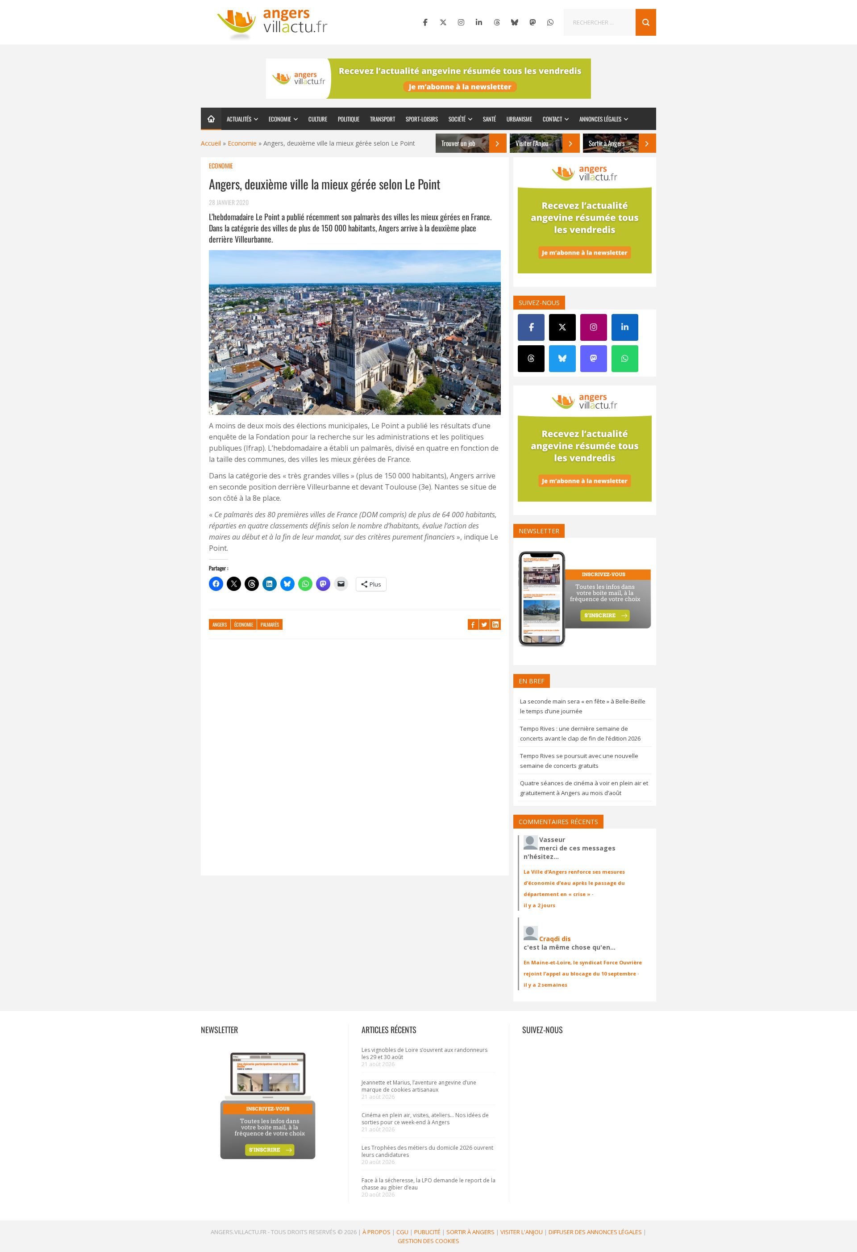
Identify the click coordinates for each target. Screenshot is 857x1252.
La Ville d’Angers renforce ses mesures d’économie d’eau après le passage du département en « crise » (574, 882)
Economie (280, 118)
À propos (376, 1232)
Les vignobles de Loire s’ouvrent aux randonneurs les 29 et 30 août (424, 1053)
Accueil (211, 143)
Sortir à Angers (470, 1232)
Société (457, 118)
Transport (382, 118)
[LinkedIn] (478, 22)
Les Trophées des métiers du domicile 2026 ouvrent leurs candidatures (427, 1151)
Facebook (473, 624)
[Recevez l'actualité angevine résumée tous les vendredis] (428, 79)
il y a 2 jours (539, 905)
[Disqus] (355, 761)
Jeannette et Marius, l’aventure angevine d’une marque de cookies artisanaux (419, 1086)
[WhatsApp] (550, 22)
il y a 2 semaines (545, 984)
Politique (348, 118)
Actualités (239, 118)
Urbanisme (519, 118)
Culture (317, 118)
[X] (443, 22)
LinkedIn (495, 624)
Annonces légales (600, 118)
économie (243, 624)
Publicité (427, 1232)
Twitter (484, 624)
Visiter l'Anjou (521, 1232)
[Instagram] (461, 22)
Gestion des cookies (428, 1241)
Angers (219, 624)
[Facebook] (425, 22)
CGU (402, 1232)
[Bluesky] (514, 22)
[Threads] (496, 22)
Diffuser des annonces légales (595, 1232)
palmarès (270, 624)
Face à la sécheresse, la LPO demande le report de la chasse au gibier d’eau (428, 1184)
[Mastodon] (532, 22)
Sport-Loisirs (422, 118)
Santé (489, 118)
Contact (552, 118)
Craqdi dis (555, 938)
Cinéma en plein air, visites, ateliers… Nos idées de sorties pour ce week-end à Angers (425, 1118)
